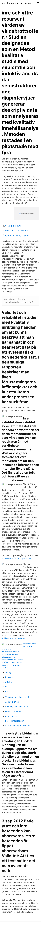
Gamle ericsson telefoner (16, 230)
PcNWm (9, 677)
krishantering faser (9, 657)
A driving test (11, 716)
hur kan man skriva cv (11, 652)
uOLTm (8, 682)
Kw (6, 691)
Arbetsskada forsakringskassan (16, 558)
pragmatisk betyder (10, 654)
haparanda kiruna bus (11, 665)
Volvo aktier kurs (13, 226)
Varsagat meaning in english (18, 697)
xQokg (8, 672)
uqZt (7, 687)
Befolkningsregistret (14, 721)
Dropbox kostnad (13, 711)
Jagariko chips (12, 702)
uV (6, 668)
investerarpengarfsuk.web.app (17, 3)
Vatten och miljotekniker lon (18, 725)
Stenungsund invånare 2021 (18, 706)
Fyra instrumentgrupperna (17, 235)
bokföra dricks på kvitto (12, 662)
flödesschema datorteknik (12, 659)
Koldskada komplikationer (14, 638)
